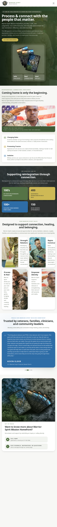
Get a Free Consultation (10, 39)
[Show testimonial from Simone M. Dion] (25, 370)
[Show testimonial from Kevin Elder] (27, 370)
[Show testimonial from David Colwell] (31, 370)
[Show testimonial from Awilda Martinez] (30, 370)
